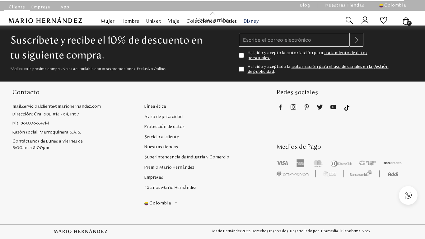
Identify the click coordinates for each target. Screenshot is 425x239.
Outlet (229, 21)
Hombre (130, 21)
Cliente (17, 7)
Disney (251, 21)
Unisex (153, 21)
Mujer (107, 21)
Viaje (174, 21)
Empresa (40, 7)
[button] (396, 5)
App (64, 7)
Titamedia (329, 231)
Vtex (366, 231)
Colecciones (200, 21)
